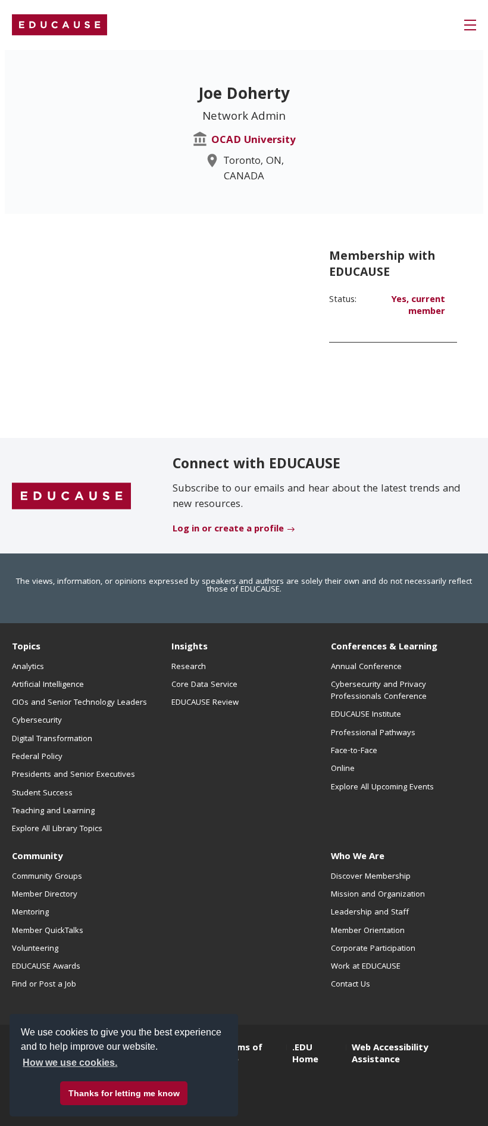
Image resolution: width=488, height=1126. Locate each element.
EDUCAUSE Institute (366, 714)
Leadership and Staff (370, 912)
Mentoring (30, 912)
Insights (189, 647)
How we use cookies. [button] (70, 1062)
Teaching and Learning (53, 811)
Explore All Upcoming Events (382, 787)
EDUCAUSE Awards (46, 966)
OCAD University (253, 141)
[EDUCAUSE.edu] (59, 25)
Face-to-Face (354, 751)
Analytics (28, 667)
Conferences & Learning (384, 647)
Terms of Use (242, 1054)
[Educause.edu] (71, 496)
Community (37, 857)
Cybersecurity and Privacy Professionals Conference (379, 691)
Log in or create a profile (228, 529)
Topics (26, 647)
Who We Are (357, 857)
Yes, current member (418, 306)
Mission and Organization (378, 894)
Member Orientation (368, 931)
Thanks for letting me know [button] (124, 1093)
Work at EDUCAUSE (366, 966)
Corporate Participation (373, 949)
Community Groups (47, 877)
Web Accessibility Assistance (390, 1054)
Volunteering (35, 949)
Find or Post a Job (44, 984)
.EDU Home (305, 1054)
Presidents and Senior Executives (73, 775)
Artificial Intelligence (48, 685)
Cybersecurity (37, 720)
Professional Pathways (373, 733)
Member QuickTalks (47, 931)
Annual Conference (366, 667)
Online (343, 769)
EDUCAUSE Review (205, 703)
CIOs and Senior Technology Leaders (79, 703)
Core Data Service (204, 685)
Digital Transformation (52, 739)
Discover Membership (371, 877)
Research (188, 667)
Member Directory (44, 894)
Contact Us (350, 984)
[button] (470, 25)
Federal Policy (37, 757)
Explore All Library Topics (57, 829)
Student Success (42, 793)
